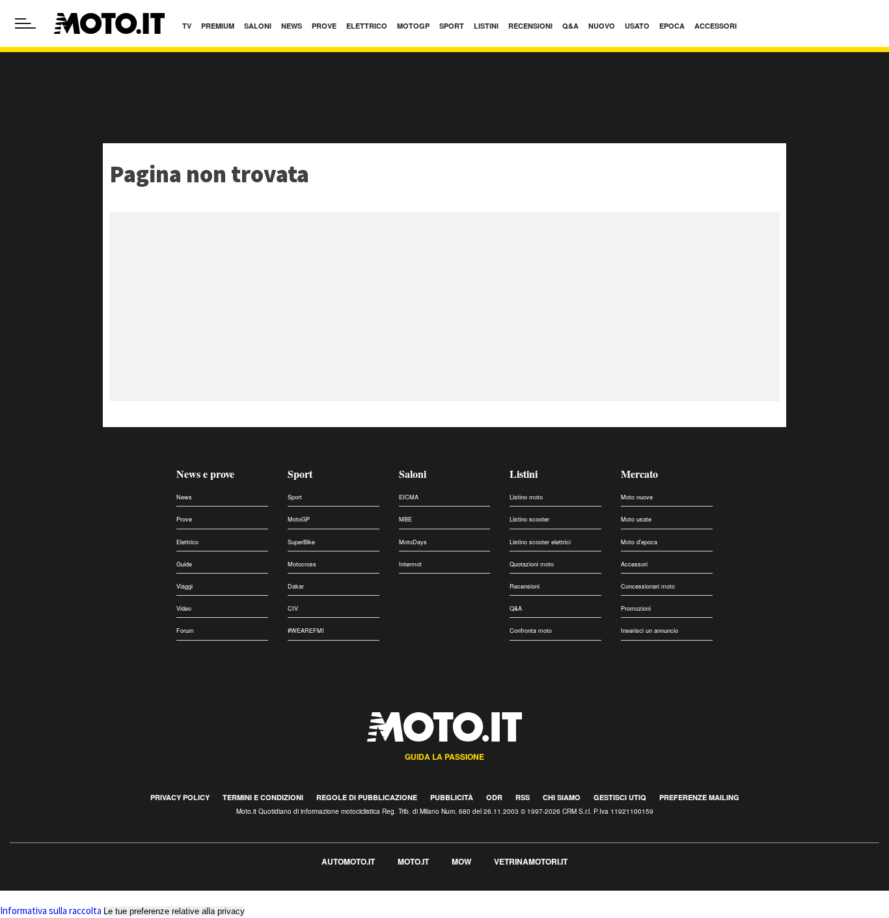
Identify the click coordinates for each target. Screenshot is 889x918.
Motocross (302, 564)
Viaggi (184, 586)
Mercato (639, 473)
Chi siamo (562, 797)
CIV (293, 608)
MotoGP (299, 519)
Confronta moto (531, 630)
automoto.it (348, 861)
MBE (405, 519)
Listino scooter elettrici (540, 542)
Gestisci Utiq (620, 797)
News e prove (205, 473)
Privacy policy (180, 797)
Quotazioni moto (532, 564)
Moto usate (636, 519)
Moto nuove (637, 497)
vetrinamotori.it (531, 861)
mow (461, 861)
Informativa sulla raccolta (51, 910)
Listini (524, 473)
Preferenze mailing (699, 797)
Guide (184, 564)
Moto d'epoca (639, 542)
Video (183, 608)
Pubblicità (451, 797)
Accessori (634, 564)
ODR (494, 797)
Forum (185, 630)
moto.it (413, 861)
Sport (300, 473)
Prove (184, 519)
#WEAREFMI (306, 630)
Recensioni (525, 586)
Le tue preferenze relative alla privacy (174, 911)
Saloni (412, 473)
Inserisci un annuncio (649, 630)
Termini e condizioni (263, 797)
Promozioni (636, 608)
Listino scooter (529, 519)
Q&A (516, 608)
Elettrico (187, 542)
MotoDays (413, 542)
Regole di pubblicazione (366, 797)
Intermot (410, 564)
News (184, 497)
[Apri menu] (25, 23)
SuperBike (301, 542)
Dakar (296, 586)
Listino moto (526, 497)
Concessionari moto (648, 586)
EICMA (408, 497)
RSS (522, 797)
